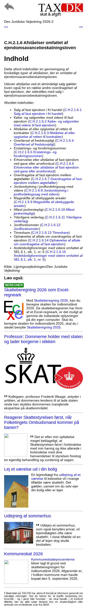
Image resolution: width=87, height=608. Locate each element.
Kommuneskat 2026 (23, 553)
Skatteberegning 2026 (51, 300)
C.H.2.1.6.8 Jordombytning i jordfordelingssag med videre (41, 192)
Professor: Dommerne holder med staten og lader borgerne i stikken (43, 339)
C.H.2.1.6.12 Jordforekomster (37, 227)
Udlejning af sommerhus (27, 516)
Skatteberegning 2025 (44, 327)
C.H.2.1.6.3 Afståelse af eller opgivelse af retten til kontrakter (44, 135)
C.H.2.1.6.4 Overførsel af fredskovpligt (44, 142)
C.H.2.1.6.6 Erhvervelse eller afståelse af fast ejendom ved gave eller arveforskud (46, 167)
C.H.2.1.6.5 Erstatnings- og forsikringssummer (35, 154)
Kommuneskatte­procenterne (53, 559)
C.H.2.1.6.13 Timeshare (50, 232)
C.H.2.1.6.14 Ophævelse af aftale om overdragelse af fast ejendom (47, 242)
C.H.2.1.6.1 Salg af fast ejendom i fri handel (48, 112)
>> (81, 27)
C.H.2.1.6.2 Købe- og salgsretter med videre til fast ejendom (46, 123)
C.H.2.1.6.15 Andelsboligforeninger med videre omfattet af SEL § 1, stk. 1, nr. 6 (48, 255)
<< (6, 27)
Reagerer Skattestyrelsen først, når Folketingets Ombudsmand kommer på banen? (41, 422)
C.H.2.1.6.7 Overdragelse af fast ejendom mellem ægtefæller (48, 181)
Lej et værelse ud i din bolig (30, 469)
